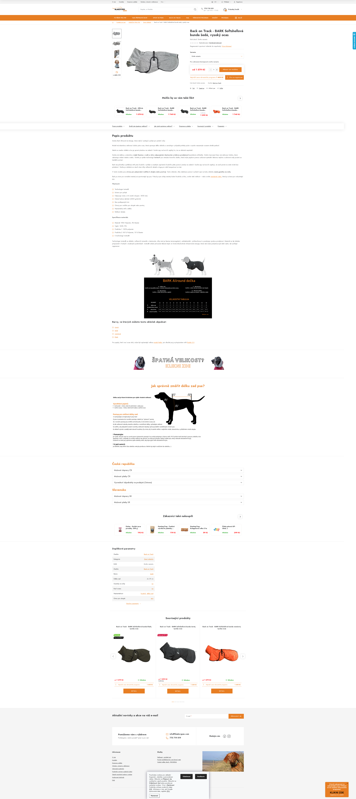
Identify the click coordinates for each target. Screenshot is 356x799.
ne (152, 584)
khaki (116, 337)
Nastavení (154, 796)
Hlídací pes (212, 88)
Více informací (227, 46)
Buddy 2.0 (190, 342)
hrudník (143, 594)
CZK (215, 2)
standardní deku (216, 177)
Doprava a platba (132, 2)
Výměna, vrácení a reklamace (149, 2)
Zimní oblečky (148, 559)
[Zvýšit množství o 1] (217, 69)
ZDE (150, 789)
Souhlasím (201, 776)
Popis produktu (117, 126)
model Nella (158, 342)
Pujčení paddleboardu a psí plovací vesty (169, 760)
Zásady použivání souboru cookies (122, 774)
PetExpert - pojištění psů (164, 757)
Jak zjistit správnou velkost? (163, 126)
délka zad (150, 594)
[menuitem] (121, 18)
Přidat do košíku (230, 70)
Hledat (195, 9)
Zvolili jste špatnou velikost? (138, 126)
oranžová (118, 334)
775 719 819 (209, 8)
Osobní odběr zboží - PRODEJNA (167, 762)
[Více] (238, 18)
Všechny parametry (132, 604)
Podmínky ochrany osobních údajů (122, 772)
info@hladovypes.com (179, 734)
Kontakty (121, 2)
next (242, 656)
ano (152, 598)
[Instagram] (229, 736)
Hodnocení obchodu (118, 777)
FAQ (113, 780)
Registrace (239, 2)
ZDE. (168, 791)
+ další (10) (117, 75)
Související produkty (204, 126)
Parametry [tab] (221, 126)
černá (117, 327)
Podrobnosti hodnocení (215, 43)
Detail (134, 691)
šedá (116, 331)
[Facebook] (224, 736)
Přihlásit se (236, 716)
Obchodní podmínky (118, 769)
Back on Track (217, 83)
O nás (114, 2)
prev (113, 656)
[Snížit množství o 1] (210, 69)
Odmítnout (186, 776)
